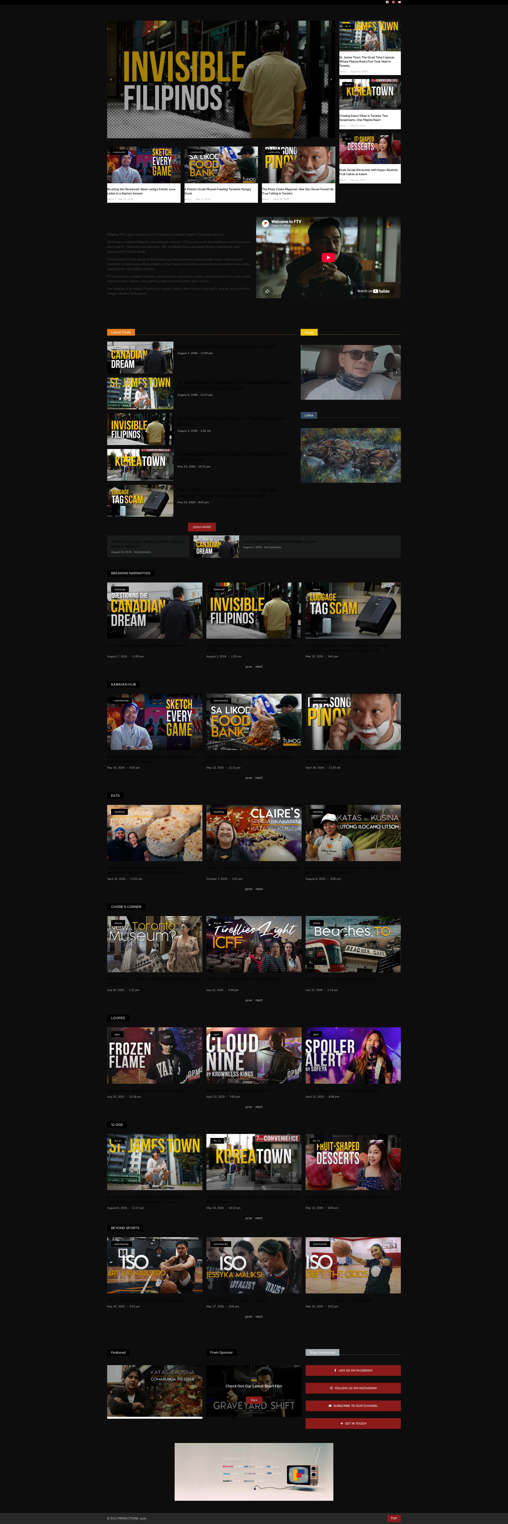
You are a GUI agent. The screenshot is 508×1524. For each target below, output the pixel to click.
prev (249, 889)
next (259, 666)
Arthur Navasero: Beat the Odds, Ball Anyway (146, 1300)
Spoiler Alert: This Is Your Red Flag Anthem (342, 1090)
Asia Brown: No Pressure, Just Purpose (339, 1300)
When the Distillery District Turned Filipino (243, 979)
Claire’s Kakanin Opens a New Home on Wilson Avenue (253, 868)
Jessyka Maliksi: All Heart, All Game (236, 1300)
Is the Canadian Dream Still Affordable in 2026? (226, 346)
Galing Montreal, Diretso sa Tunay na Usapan (146, 1090)
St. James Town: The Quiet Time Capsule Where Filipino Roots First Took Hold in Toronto (366, 61)
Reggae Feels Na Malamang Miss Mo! (238, 1090)
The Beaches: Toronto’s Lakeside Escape (341, 979)
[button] (111, 80)
